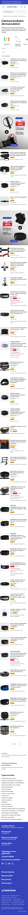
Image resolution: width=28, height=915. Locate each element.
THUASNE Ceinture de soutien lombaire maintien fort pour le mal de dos (18, 442)
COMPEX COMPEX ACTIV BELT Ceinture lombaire (18, 610)
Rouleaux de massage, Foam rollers (11, 815)
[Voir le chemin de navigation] (2, 16)
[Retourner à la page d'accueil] (12, 7)
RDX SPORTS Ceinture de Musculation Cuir (17, 363)
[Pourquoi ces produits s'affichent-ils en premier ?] (2, 56)
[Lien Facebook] (2, 863)
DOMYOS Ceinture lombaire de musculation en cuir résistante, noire (18, 102)
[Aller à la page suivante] (19, 744)
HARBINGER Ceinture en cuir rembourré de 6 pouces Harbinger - (18, 488)
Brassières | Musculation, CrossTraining (12, 780)
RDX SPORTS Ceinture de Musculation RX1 (17, 727)
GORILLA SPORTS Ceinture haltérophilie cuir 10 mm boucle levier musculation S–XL (18, 312)
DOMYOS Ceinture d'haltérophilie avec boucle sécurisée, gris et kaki (17, 412)
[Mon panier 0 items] (25, 7)
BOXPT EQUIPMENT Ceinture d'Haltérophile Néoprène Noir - (18, 563)
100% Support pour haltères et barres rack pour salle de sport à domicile (18, 459)
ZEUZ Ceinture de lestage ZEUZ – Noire (18, 197)
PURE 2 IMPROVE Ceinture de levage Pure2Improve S (18, 670)
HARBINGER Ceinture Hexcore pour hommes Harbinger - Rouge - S (18, 550)
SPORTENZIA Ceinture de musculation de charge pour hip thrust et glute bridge (18, 250)
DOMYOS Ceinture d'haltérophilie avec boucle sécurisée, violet (17, 395)
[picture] (4, 63)
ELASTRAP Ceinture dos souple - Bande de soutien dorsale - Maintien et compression (18, 264)
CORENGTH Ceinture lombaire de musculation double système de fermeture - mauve (18, 345)
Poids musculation (6, 800)
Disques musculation (7, 797)
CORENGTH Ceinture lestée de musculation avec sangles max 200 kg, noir (18, 60)
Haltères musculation (7, 787)
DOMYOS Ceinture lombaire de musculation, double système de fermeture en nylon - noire (18, 74)
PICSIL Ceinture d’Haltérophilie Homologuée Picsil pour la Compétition (18, 625)
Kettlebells (4, 802)
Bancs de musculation (7, 791)
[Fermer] (25, 2)
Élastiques (7, 44)
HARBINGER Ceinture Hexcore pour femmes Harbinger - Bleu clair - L (18, 509)
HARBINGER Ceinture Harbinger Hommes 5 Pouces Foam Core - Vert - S (18, 521)
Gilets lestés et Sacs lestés (8, 778)
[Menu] (3, 7)
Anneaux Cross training (7, 793)
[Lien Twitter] (6, 863)
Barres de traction (6, 804)
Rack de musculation (7, 806)
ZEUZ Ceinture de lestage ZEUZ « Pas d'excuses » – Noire (18, 328)
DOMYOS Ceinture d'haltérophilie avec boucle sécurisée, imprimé (17, 183)
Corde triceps (5, 795)
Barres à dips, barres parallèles (9, 813)
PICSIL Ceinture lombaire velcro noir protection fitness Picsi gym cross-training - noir (18, 655)
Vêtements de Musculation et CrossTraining (13, 808)
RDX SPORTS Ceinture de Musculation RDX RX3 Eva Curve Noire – (17, 473)
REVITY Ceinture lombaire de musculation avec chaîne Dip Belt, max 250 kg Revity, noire (18, 154)
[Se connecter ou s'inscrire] (21, 7)
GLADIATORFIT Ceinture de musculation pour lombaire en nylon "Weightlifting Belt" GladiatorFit (18, 380)
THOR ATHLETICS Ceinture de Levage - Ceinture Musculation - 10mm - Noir (18, 293)
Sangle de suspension (18, 45)
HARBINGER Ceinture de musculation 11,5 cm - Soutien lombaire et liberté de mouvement (18, 537)
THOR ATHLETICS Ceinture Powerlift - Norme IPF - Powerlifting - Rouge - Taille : (17, 595)
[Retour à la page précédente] (8, 744)
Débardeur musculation (7, 817)
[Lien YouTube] (9, 863)
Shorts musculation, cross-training (10, 785)
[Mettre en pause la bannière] (23, 2)
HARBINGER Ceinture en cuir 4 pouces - (18, 427)
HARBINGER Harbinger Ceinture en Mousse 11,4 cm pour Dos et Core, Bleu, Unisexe (18, 685)
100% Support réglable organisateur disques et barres (18, 278)
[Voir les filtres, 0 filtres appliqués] (3, 52)
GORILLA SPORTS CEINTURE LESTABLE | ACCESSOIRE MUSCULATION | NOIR (17, 168)
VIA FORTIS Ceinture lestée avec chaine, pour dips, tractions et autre (17, 88)
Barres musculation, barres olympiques (11, 819)
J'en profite (14, 145)
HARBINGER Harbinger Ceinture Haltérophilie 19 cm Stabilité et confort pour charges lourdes (18, 700)
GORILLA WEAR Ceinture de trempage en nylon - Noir (17, 580)
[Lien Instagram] (12, 863)
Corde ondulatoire (6, 789)
